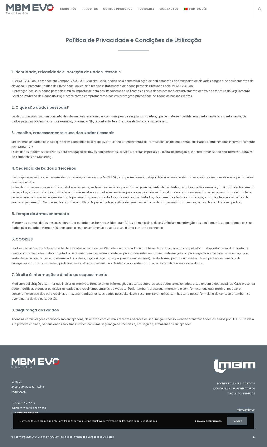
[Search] (257, 9)
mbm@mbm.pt (246, 409)
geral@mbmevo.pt (26, 412)
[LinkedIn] (254, 437)
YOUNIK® (54, 437)
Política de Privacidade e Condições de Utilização (87, 437)
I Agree (237, 421)
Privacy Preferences (208, 421)
